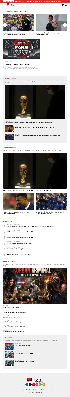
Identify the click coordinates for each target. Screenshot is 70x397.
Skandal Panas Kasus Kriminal (12, 317)
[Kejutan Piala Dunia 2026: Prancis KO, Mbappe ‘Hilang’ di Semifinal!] (9, 128)
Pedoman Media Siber (48, 390)
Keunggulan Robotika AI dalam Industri (19, 254)
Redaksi (28, 390)
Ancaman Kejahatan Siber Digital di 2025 (19, 243)
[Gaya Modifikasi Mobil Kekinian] (9, 354)
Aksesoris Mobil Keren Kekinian (24, 362)
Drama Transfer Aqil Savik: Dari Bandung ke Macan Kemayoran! (49, 33)
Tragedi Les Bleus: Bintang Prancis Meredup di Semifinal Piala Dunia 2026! (26, 1)
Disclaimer (36, 390)
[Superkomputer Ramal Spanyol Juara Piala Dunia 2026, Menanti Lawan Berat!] (35, 102)
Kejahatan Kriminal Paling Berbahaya (14, 312)
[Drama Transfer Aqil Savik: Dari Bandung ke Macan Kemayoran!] (51, 22)
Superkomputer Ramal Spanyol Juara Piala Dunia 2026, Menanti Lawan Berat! (28, 122)
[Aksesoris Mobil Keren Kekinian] (9, 363)
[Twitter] (30, 384)
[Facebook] (26, 384)
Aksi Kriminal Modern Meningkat (13, 322)
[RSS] (43, 384)
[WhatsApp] (40, 384)
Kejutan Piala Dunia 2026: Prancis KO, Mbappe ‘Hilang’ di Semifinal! (35, 127)
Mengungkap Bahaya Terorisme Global (18, 64)
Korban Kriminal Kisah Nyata (12, 307)
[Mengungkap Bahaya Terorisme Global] (21, 49)
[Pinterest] (33, 384)
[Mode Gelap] (63, 4)
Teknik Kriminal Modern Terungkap (13, 331)
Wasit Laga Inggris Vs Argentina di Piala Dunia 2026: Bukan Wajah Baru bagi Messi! (17, 33)
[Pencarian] (66, 4)
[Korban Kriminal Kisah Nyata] (35, 286)
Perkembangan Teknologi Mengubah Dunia (20, 237)
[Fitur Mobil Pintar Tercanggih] (9, 346)
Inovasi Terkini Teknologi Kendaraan (18, 249)
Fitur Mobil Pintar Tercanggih (23, 345)
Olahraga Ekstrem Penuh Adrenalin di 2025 (20, 232)
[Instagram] (36, 384)
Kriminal (5, 61)
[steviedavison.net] (10, 4)
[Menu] (4, 4)
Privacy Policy (20, 390)
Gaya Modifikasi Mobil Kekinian (24, 353)
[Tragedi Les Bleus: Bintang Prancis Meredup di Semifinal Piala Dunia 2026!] (9, 137)
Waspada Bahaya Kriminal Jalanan (14, 327)
